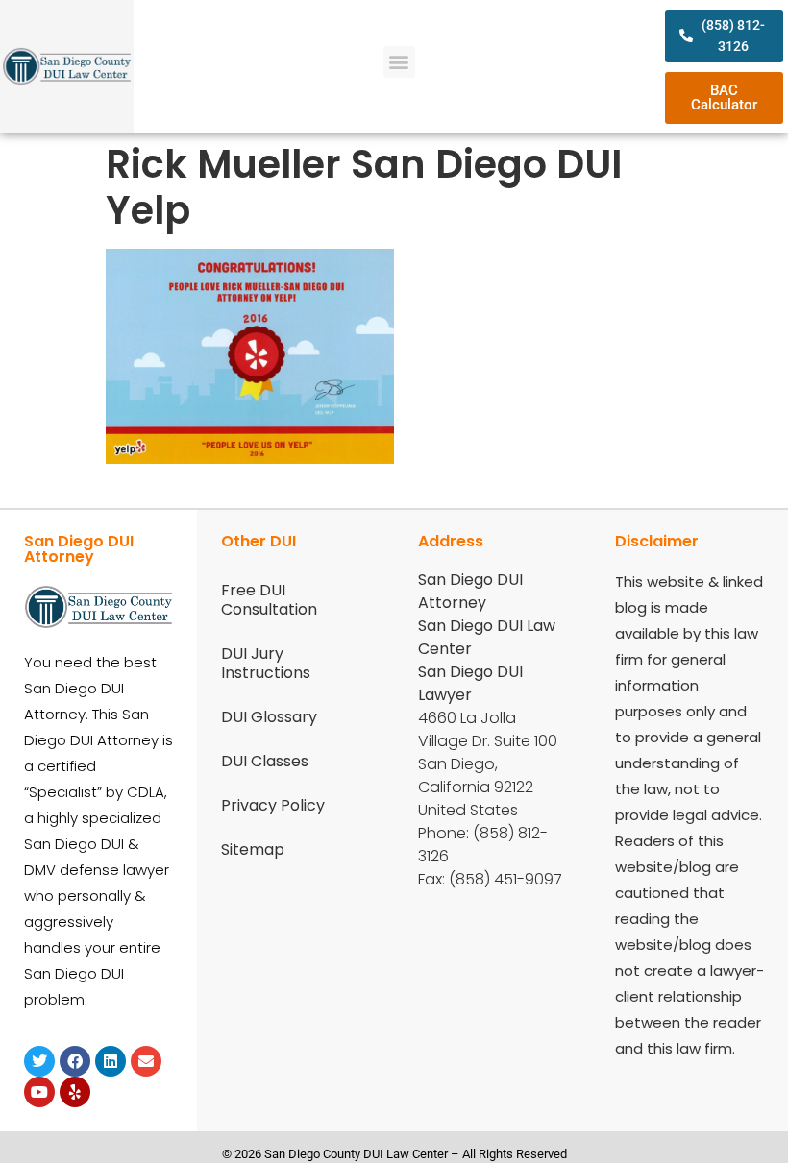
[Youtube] (39, 1092)
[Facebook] (75, 1061)
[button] (399, 62)
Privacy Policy (273, 805)
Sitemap (252, 849)
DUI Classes (264, 761)
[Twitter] (39, 1061)
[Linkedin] (110, 1061)
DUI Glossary (269, 717)
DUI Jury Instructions (265, 663)
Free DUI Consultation (269, 599)
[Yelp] (75, 1092)
